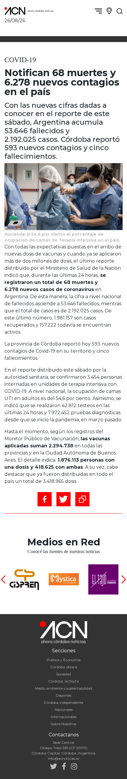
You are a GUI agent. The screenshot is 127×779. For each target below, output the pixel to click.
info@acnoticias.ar (63, 758)
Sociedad (63, 674)
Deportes (63, 695)
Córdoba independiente (63, 702)
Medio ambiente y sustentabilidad (63, 688)
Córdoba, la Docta (63, 681)
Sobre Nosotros (63, 724)
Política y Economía (64, 660)
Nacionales (64, 709)
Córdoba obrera (63, 667)
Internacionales (63, 716)
